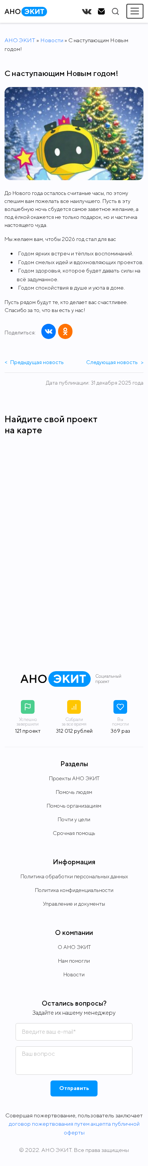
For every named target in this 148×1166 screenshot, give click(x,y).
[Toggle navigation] (134, 11)
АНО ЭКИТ (20, 40)
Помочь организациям (74, 806)
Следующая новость (114, 362)
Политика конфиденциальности (74, 890)
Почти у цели (74, 819)
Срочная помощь (74, 833)
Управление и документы (74, 904)
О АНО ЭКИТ (74, 947)
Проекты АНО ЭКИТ (74, 778)
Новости (51, 40)
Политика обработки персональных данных (74, 876)
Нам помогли (74, 961)
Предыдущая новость (34, 362)
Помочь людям (74, 792)
